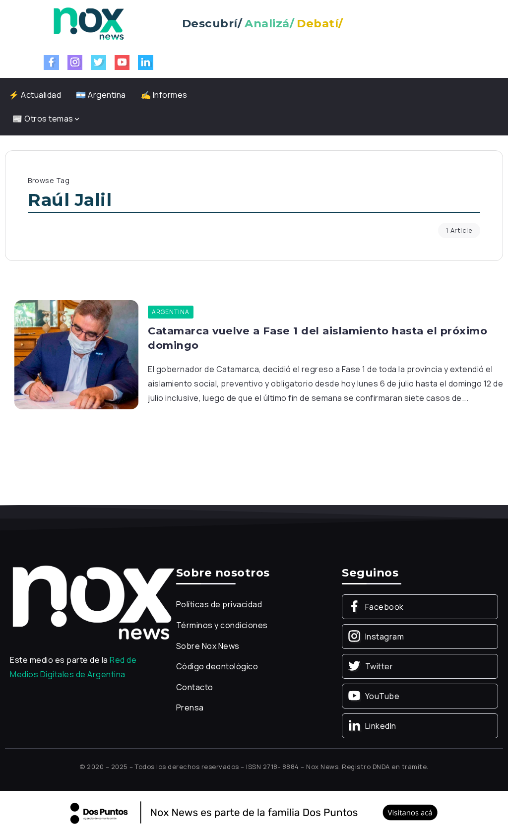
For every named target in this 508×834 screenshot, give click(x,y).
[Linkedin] (145, 62)
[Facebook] (51, 62)
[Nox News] (89, 22)
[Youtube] (122, 62)
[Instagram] (75, 62)
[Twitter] (98, 62)
